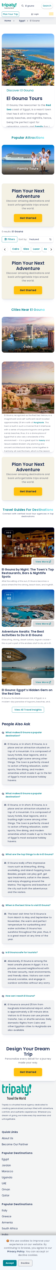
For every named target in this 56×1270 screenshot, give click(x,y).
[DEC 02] (28, 545)
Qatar (5, 1195)
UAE (4, 1183)
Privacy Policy (16, 1251)
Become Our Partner (15, 1144)
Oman (6, 1189)
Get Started (28, 218)
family (39, 126)
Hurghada (39, 422)
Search (47, 5)
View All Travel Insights (28, 709)
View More (42, 561)
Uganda (7, 1177)
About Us (7, 1138)
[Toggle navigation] (51, 14)
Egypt (22, 20)
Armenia (7, 1222)
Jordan (6, 1165)
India (5, 1234)
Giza (26, 249)
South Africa (10, 1228)
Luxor (36, 249)
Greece (6, 1216)
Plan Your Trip (10, 14)
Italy (4, 1210)
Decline (25, 1263)
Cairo (15, 249)
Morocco (7, 1171)
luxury (42, 440)
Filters (11, 239)
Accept (10, 1263)
